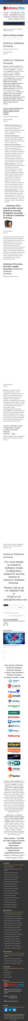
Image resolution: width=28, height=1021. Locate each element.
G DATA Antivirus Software (11, 884)
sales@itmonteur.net (13, 1001)
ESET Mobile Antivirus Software (12, 939)
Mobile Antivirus (8, 972)
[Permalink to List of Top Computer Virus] (14, 643)
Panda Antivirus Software (10, 904)
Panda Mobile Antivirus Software (12, 943)
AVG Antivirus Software (10, 900)
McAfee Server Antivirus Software (12, 963)
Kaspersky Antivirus (9, 866)
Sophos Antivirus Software (10, 875)
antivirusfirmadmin (11, 37)
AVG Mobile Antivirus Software (12, 936)
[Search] (24, 1)
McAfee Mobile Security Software (12, 920)
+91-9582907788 (12, 996)
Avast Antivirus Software (10, 906)
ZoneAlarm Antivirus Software (11, 897)
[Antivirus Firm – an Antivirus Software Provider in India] (14, 9)
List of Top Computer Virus (11, 645)
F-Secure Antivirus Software (11, 893)
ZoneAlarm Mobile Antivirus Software (13, 934)
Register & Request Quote (14, 17)
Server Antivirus (8, 977)
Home (6, 29)
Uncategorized (13, 29)
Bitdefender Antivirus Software (11, 881)
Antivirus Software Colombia (15, 615)
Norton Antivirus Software (10, 886)
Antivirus (6, 970)
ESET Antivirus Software (10, 902)
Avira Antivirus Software (10, 895)
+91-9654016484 (12, 997)
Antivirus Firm (8, 1015)
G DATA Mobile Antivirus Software (12, 925)
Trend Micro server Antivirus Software (13, 961)
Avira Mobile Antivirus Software (12, 932)
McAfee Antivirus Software (10, 879)
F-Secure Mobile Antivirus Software (13, 929)
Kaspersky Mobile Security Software (13, 913)
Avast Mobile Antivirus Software (12, 941)
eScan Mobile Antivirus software (12, 927)
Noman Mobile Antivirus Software (12, 948)
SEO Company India (14, 1018)
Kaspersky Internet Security (11, 872)
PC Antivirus (7, 974)
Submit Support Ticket (16, 19)
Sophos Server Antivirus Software (12, 958)
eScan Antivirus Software (10, 890)
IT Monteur (14, 1019)
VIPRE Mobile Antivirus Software (12, 945)
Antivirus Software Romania (12, 613)
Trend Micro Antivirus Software (11, 877)
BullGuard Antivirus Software (11, 888)
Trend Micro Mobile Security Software (13, 918)
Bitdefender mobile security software (13, 923)
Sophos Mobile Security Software (12, 916)
